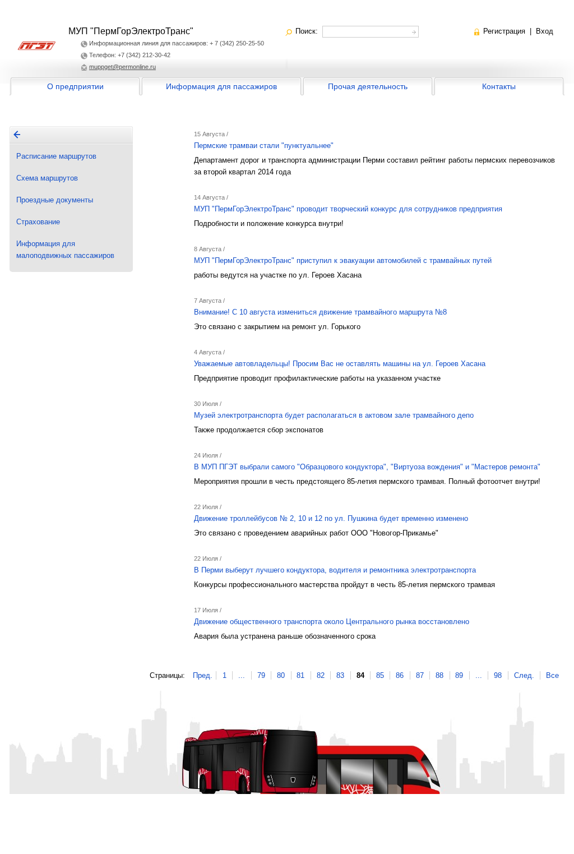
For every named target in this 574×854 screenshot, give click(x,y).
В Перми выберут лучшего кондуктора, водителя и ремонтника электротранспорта (335, 570)
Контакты (499, 86)
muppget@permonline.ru (122, 66)
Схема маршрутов (47, 178)
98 (498, 675)
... (241, 675)
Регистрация (504, 31)
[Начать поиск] (412, 30)
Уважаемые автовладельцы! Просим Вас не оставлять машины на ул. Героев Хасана (339, 363)
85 (380, 675)
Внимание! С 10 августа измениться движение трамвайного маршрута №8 (320, 312)
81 (300, 675)
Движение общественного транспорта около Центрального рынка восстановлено (331, 621)
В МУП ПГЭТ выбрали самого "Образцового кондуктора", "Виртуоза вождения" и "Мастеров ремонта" (367, 467)
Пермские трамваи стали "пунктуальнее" (264, 145)
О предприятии (75, 86)
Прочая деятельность (368, 86)
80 (281, 675)
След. (524, 675)
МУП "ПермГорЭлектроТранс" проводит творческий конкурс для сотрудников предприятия (348, 209)
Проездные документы (54, 200)
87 (420, 675)
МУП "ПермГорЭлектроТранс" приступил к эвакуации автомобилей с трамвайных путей (343, 260)
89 (459, 675)
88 (439, 675)
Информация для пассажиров (221, 86)
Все (552, 675)
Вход (544, 31)
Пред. (202, 675)
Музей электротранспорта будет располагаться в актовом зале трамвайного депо (334, 415)
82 (321, 675)
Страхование (38, 222)
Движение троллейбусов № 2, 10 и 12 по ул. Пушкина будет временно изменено (331, 518)
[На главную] (16, 134)
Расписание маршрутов (56, 156)
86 (400, 675)
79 (261, 675)
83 (340, 675)
